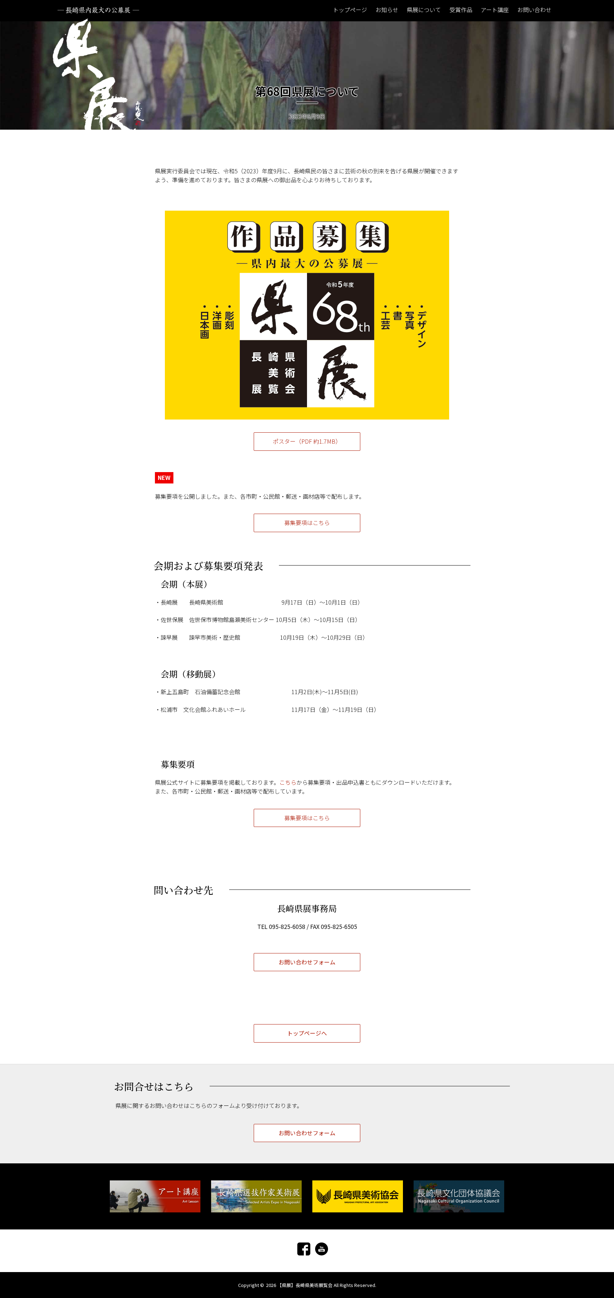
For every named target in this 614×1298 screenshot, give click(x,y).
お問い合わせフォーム (307, 962)
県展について (424, 9)
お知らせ (387, 9)
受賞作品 (460, 9)
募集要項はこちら (307, 522)
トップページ (350, 9)
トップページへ (307, 1033)
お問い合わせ (534, 9)
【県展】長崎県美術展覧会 (305, 1285)
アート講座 (495, 9)
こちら (287, 782)
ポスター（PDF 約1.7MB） (307, 441)
